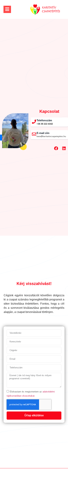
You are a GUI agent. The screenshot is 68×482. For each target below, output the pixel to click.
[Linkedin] (64, 148)
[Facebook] (56, 148)
